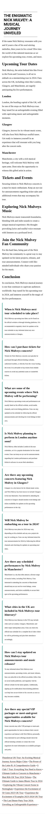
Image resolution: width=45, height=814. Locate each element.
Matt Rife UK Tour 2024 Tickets (16, 777)
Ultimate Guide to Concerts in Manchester (20, 773)
